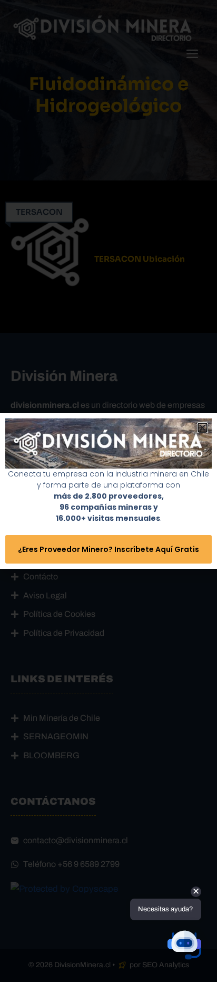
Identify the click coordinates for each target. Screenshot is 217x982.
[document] (108, 491)
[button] (202, 428)
